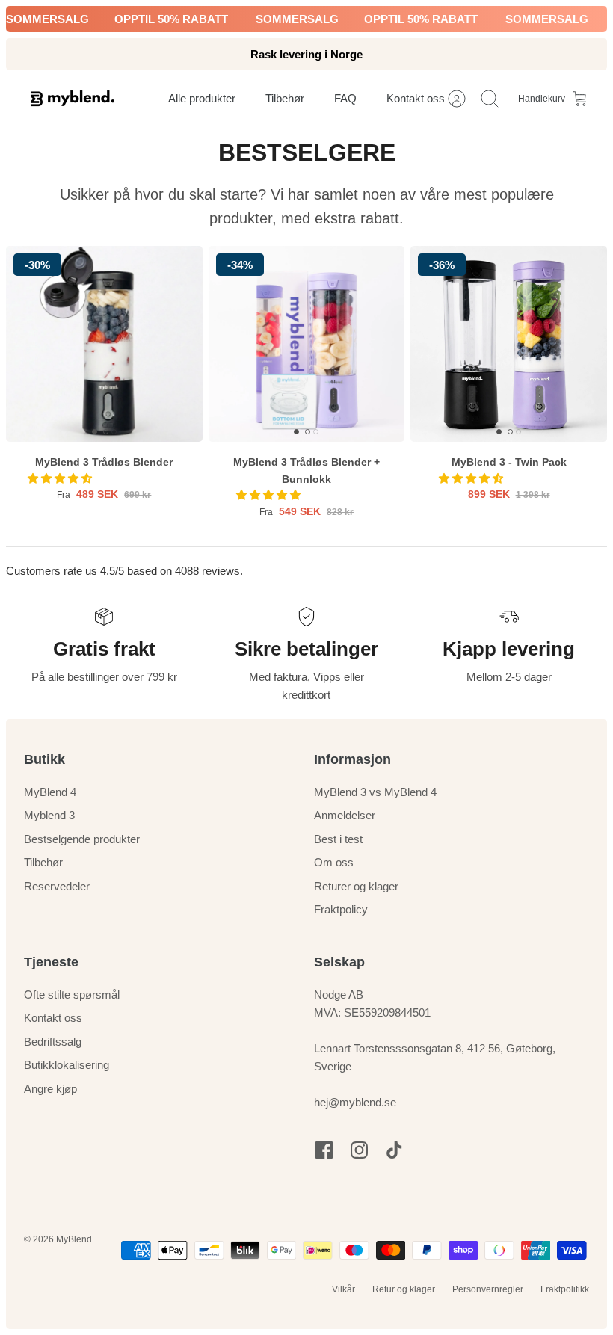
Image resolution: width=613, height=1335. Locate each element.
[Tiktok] (394, 1150)
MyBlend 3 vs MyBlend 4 (375, 792)
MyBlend (75, 1239)
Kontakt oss (53, 1017)
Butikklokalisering (66, 1064)
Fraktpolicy (341, 909)
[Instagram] (359, 1150)
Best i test (338, 839)
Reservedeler (57, 886)
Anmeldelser (344, 815)
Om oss (334, 862)
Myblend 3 (49, 815)
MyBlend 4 (50, 792)
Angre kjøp (50, 1088)
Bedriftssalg (52, 1041)
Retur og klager (403, 1289)
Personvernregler (487, 1289)
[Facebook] (324, 1150)
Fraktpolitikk (564, 1289)
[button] (61, 478)
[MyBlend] (72, 98)
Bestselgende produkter (82, 839)
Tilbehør (43, 862)
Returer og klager (356, 886)
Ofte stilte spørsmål (72, 994)
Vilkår (343, 1289)
